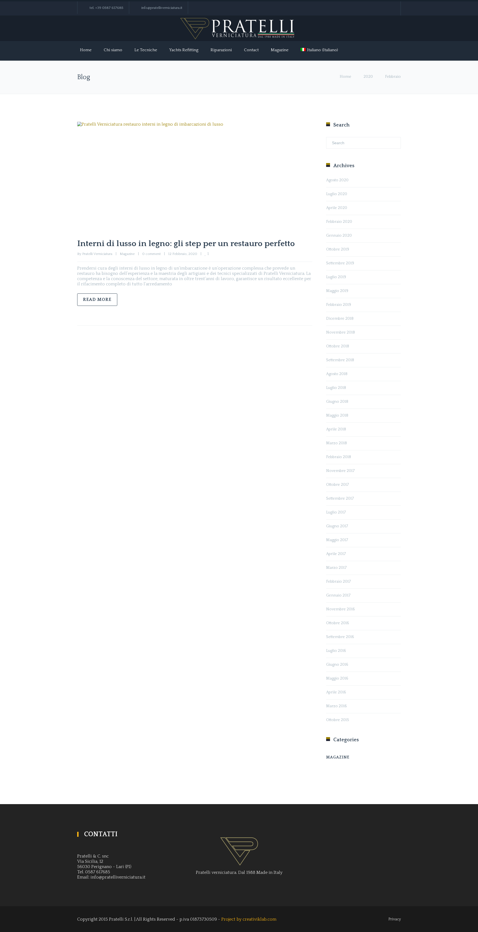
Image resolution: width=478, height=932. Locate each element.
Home (86, 50)
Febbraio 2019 (338, 305)
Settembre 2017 (340, 498)
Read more (97, 299)
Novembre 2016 (340, 609)
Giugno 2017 (337, 526)
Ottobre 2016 (337, 623)
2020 (368, 76)
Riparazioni (221, 50)
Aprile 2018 (336, 429)
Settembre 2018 (340, 360)
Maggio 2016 (337, 678)
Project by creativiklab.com (248, 919)
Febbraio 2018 (338, 457)
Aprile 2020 (336, 208)
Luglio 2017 (336, 512)
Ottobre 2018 (337, 346)
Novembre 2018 (340, 332)
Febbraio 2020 (339, 222)
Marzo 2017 (336, 568)
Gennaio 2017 (338, 595)
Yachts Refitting (183, 50)
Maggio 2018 (337, 415)
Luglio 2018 (336, 388)
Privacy (394, 919)
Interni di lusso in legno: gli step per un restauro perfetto (186, 243)
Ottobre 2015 (337, 720)
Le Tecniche (145, 50)
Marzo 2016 (336, 706)
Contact (251, 50)
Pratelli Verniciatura (97, 254)
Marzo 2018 (336, 443)
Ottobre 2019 (337, 249)
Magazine (280, 50)
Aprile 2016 (336, 692)
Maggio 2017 (337, 540)
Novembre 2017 (340, 471)
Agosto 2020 (337, 180)
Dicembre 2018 (340, 318)
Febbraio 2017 (338, 581)
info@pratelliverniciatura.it (161, 8)
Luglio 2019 (336, 277)
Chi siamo (113, 50)
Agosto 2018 (336, 374)
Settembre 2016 (340, 637)
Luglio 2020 (336, 194)
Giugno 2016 (337, 664)
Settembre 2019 (340, 263)
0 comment (151, 254)
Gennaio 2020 (339, 235)
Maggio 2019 (337, 291)
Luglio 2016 (336, 651)
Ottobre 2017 (337, 484)
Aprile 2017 (336, 554)
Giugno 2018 (337, 401)
